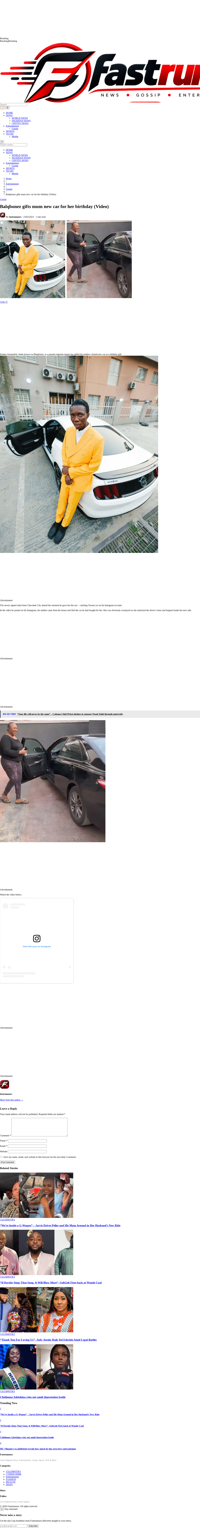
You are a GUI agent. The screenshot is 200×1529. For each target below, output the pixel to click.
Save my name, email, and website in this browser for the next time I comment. (40, 1157)
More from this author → (11, 1100)
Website (3, 1151)
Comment (5, 1135)
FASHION (11, 1479)
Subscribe (33, 1526)
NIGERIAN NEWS (21, 120)
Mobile (15, 136)
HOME (9, 113)
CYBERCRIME (13, 1474)
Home (9, 178)
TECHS (9, 134)
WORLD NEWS (20, 118)
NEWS (9, 115)
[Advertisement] (22, 18)
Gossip (15, 128)
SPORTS (10, 131)
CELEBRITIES (13, 1471)
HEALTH (10, 1482)
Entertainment (12, 126)
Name (3, 1140)
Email (3, 1146)
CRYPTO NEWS (20, 123)
